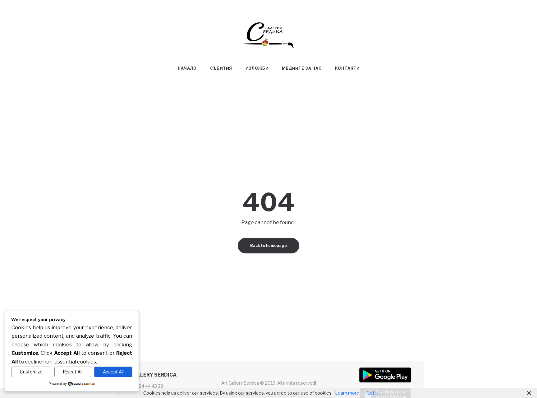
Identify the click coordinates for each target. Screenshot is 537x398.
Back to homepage (268, 245)
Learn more (347, 393)
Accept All (113, 371)
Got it (372, 393)
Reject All (72, 371)
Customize (31, 371)
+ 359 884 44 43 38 (143, 386)
